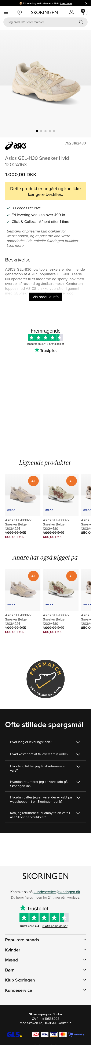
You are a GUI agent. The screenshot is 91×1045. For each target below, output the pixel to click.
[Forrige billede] (8, 84)
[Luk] (86, 3)
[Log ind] (71, 12)
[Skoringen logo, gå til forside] (44, 12)
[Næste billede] (83, 84)
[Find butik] (19, 12)
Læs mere (66, 3)
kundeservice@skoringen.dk (57, 891)
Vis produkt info (46, 296)
